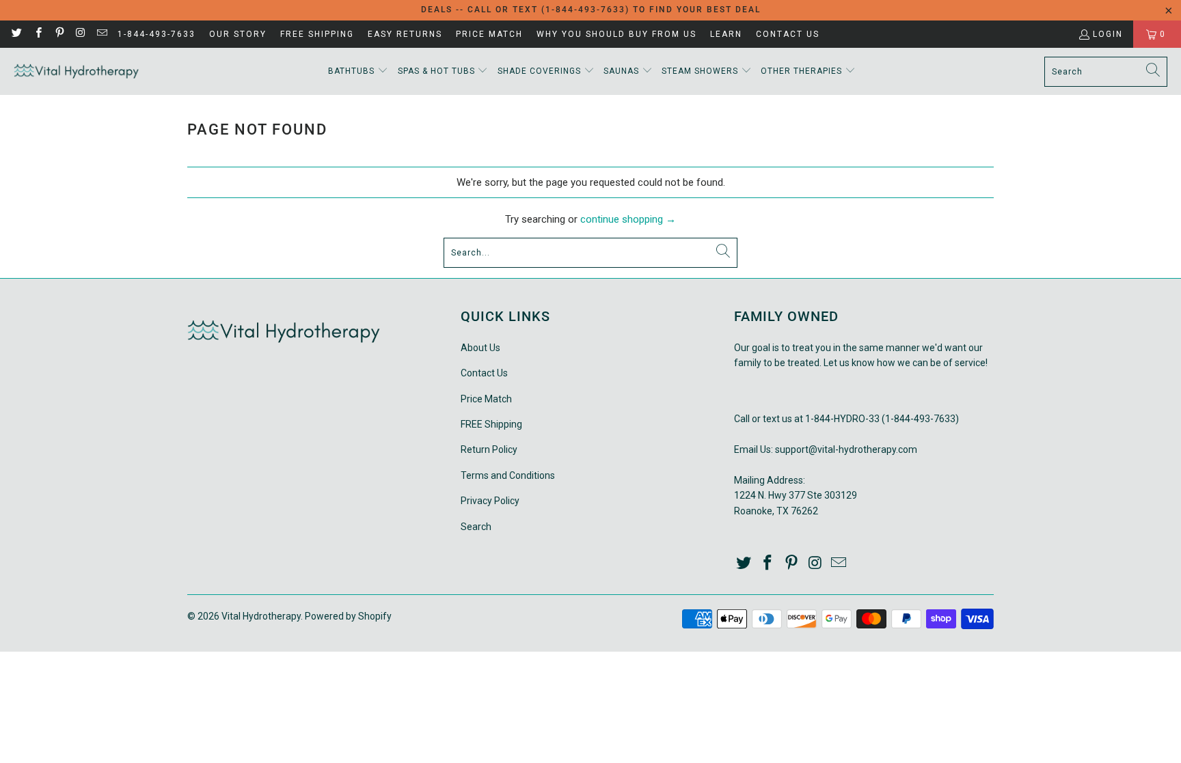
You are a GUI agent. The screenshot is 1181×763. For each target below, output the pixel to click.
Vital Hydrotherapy (261, 616)
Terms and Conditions (508, 475)
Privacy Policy (490, 500)
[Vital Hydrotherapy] (77, 71)
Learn (726, 34)
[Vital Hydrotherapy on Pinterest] (59, 34)
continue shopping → (628, 219)
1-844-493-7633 (156, 34)
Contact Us (787, 34)
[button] (358, 71)
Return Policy (489, 449)
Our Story (238, 34)
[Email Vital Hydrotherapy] (101, 34)
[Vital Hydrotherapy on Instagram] (80, 34)
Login (1108, 34)
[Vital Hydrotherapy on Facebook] (37, 34)
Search (476, 526)
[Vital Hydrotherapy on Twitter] (16, 34)
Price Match (489, 34)
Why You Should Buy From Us (616, 34)
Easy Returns (405, 34)
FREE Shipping (317, 34)
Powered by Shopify (348, 616)
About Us (480, 347)
